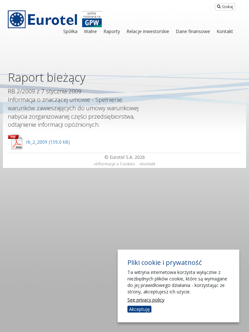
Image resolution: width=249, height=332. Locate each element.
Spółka (70, 31)
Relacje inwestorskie (147, 31)
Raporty (111, 31)
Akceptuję (139, 309)
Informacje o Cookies (115, 164)
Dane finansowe (193, 31)
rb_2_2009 (36, 142)
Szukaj (227, 6)
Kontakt (225, 31)
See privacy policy (145, 300)
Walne (90, 31)
